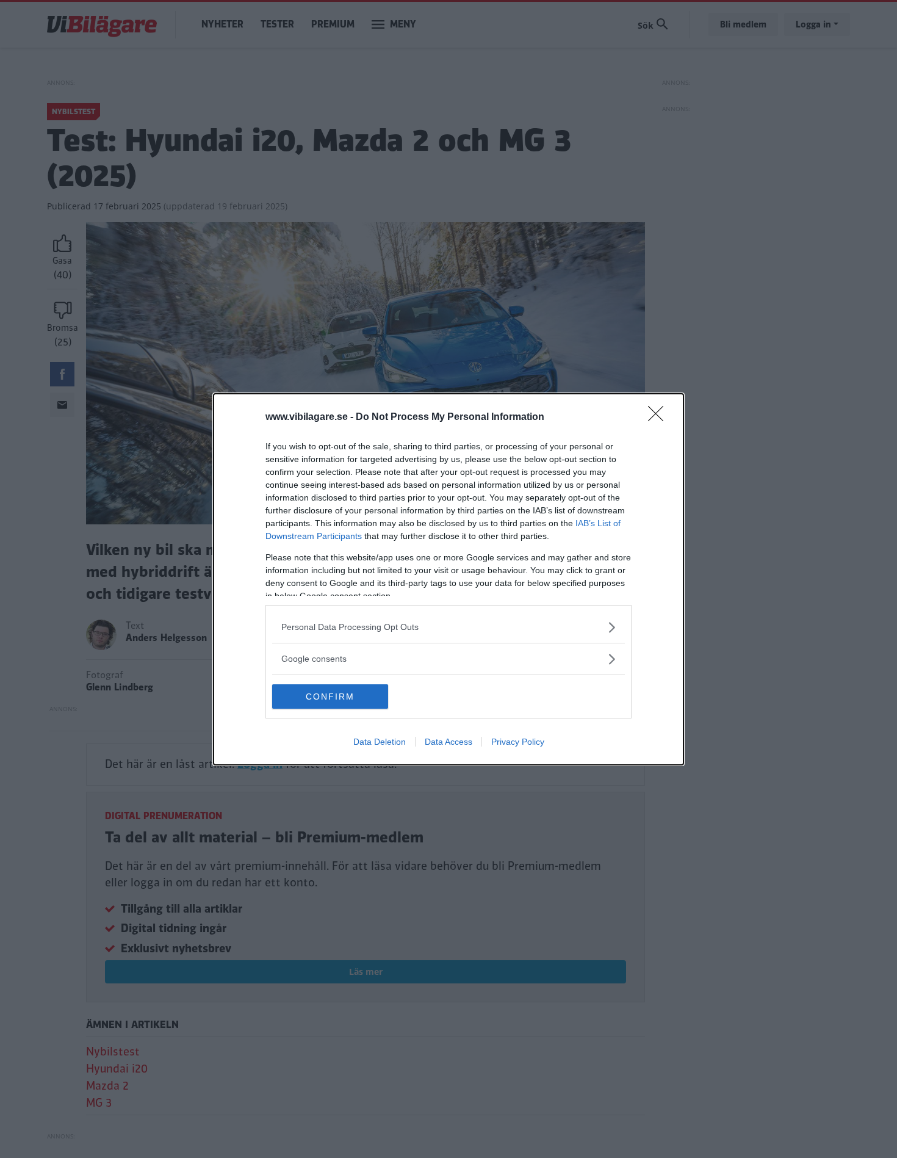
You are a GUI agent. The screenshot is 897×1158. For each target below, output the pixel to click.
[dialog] (448, 579)
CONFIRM (330, 696)
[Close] (659, 417)
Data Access (448, 742)
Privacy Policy (517, 742)
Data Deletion (379, 742)
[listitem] (448, 627)
